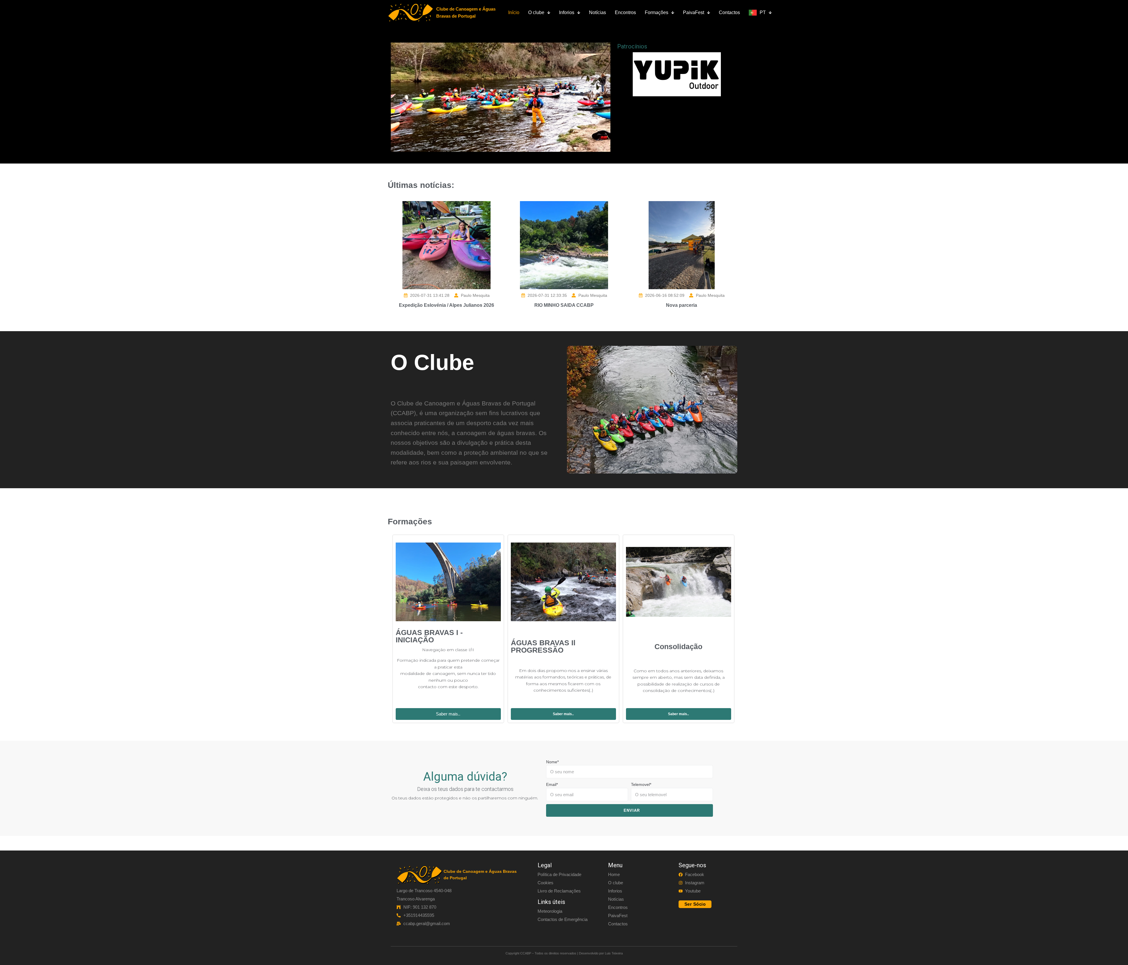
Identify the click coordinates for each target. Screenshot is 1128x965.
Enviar (632, 810)
